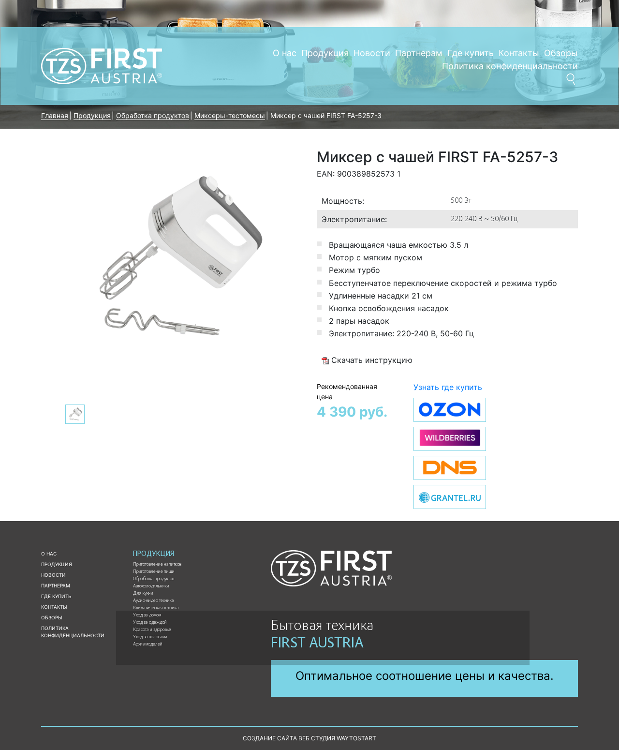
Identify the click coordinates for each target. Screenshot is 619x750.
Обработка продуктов (153, 579)
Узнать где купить (447, 387)
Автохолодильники (151, 586)
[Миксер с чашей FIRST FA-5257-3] (172, 259)
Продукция (325, 53)
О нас (284, 53)
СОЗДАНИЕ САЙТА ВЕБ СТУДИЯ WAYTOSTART (309, 738)
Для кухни (143, 593)
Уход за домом (147, 615)
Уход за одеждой (150, 622)
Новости (372, 53)
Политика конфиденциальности (510, 66)
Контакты (519, 53)
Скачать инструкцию (371, 360)
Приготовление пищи (154, 572)
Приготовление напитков (157, 564)
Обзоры (561, 53)
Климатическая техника (156, 608)
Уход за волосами (150, 637)
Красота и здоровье (152, 630)
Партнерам (418, 53)
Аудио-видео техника (153, 601)
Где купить (470, 53)
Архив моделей (147, 644)
